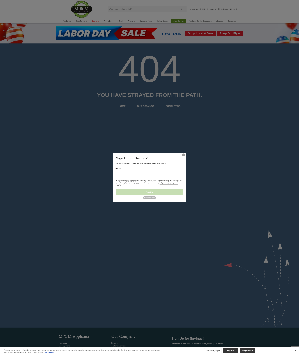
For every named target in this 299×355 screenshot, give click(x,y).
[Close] (295, 350)
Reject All (230, 350)
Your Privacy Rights (213, 350)
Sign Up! (149, 192)
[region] (149, 351)
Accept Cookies (247, 350)
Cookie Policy (49, 352)
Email (118, 168)
